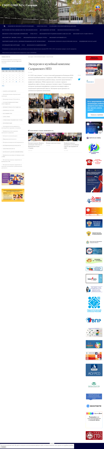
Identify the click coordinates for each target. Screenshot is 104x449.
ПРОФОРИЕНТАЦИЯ (7, 123)
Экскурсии (49, 57)
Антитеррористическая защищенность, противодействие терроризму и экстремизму (11, 127)
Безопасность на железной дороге (10, 136)
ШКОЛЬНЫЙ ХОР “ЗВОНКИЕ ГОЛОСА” (11, 37)
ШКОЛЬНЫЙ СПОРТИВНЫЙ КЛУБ (57, 37)
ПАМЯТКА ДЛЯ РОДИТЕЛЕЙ (9, 91)
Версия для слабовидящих (94, 58)
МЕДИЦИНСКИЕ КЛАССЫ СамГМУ (88, 41)
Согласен (3, 447)
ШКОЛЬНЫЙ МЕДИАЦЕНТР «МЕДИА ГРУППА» (35, 37)
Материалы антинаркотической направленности (13, 142)
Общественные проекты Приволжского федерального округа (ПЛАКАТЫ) (19, 52)
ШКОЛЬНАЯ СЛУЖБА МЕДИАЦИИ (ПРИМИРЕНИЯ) (15, 33)
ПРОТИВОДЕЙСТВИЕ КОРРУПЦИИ (11, 45)
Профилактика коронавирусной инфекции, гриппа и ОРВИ (13, 155)
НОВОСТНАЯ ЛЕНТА (42, 26)
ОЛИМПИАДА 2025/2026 (8, 110)
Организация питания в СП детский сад (11, 99)
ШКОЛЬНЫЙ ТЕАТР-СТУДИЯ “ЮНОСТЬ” (83, 33)
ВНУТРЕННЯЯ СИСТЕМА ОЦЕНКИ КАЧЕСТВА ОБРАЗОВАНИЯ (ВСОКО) (20, 30)
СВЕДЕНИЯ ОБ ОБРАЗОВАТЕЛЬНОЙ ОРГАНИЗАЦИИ (21, 26)
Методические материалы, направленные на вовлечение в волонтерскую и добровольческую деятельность (12, 166)
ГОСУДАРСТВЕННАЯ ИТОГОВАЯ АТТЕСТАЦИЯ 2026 (10, 103)
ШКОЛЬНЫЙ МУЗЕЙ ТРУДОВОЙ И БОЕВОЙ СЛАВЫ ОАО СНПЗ (55, 33)
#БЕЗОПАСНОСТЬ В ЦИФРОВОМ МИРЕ (36, 45)
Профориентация (39, 57)
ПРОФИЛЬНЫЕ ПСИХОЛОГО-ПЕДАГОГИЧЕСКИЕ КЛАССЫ (62, 41)
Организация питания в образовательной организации (11, 95)
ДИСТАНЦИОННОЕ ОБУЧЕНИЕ (47, 30)
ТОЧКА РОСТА (33, 33)
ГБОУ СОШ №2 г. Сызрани (19, 5)
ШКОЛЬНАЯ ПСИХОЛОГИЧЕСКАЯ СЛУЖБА (68, 30)
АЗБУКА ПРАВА (6, 116)
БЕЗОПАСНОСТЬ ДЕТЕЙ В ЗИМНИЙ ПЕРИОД (13, 152)
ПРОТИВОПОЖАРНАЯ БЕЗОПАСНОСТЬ (12, 145)
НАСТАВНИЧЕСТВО (7, 113)
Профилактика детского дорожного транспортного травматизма (10, 131)
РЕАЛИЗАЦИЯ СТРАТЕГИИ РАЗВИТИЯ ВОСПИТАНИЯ (62, 26)
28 (16, 81)
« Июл (3, 85)
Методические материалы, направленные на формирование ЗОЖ (12, 160)
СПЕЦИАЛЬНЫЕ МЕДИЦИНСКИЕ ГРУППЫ (12, 120)
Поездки (30, 57)
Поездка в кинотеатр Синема (53, 143)
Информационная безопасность (9, 139)
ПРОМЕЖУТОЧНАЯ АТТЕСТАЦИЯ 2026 (12, 107)
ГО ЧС (23, 45)
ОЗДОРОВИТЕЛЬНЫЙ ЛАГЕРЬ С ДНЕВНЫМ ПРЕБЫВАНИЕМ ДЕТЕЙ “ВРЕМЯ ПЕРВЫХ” (24, 41)
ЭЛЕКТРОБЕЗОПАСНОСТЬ (9, 148)
